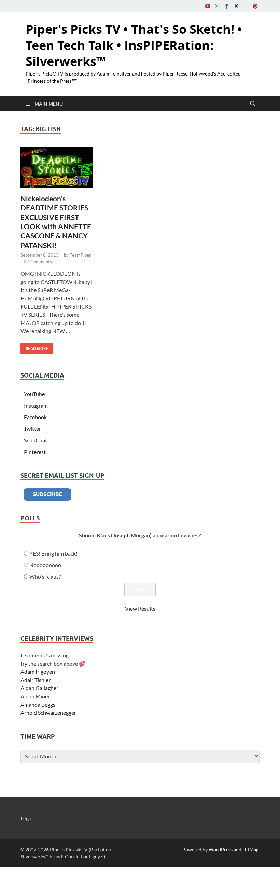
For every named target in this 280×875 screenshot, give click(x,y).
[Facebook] (227, 6)
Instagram (36, 405)
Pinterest (35, 452)
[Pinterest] (255, 6)
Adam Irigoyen (37, 671)
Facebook (35, 417)
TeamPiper (80, 255)
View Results (140, 608)
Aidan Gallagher (39, 688)
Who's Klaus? (45, 576)
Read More (34, 347)
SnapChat (35, 440)
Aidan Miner (35, 696)
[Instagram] (217, 6)
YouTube (34, 394)
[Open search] (253, 104)
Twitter (32, 428)
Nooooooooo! (46, 565)
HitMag (250, 849)
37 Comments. (38, 261)
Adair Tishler (35, 679)
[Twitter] (236, 6)
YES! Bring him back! (53, 553)
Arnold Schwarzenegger (48, 712)
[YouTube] (208, 6)
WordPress (221, 849)
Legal (26, 818)
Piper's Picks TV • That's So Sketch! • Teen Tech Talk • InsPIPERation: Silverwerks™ (134, 45)
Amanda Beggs (37, 704)
